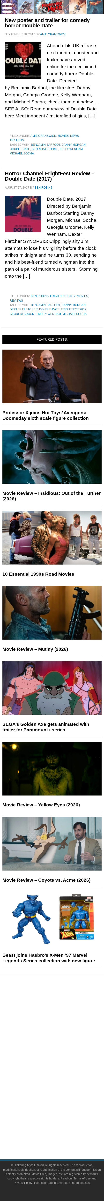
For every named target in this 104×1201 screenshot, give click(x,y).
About (62, 1110)
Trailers (17, 140)
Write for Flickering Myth (62, 1134)
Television (61, 1068)
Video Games (61, 1085)
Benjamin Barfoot (45, 144)
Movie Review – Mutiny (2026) (35, 649)
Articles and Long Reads (61, 1027)
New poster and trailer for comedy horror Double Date (47, 23)
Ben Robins (40, 296)
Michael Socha (22, 153)
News (74, 136)
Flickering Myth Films (62, 1102)
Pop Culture (61, 1053)
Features (61, 1020)
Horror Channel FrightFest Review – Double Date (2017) (49, 176)
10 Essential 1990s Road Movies (38, 574)
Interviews (61, 1036)
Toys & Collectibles (62, 1093)
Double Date (20, 149)
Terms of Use (82, 1178)
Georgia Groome (44, 149)
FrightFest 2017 (62, 296)
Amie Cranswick (43, 136)
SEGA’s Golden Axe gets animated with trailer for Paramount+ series (45, 727)
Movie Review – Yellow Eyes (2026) (41, 804)
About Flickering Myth (61, 1117)
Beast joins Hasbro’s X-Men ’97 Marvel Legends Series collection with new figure (48, 958)
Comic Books (62, 1077)
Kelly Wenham (71, 149)
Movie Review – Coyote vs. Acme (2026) (46, 880)
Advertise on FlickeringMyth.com (62, 1126)
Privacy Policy (23, 1183)
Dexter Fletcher (24, 309)
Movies (63, 136)
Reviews (16, 300)
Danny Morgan (73, 144)
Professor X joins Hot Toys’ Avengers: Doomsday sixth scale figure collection (45, 415)
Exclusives (62, 1044)
